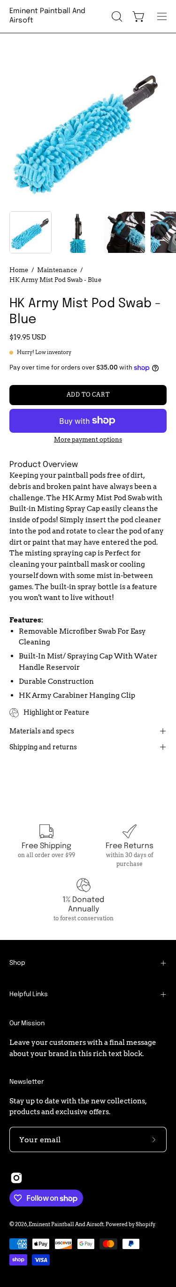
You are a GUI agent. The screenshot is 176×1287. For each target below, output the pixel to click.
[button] (115, 16)
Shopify (145, 1224)
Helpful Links (28, 994)
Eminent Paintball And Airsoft (47, 15)
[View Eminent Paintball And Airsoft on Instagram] (16, 1178)
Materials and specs (41, 731)
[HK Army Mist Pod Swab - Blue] (30, 232)
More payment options (88, 439)
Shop (17, 963)
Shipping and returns (43, 747)
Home (18, 270)
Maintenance (57, 270)
